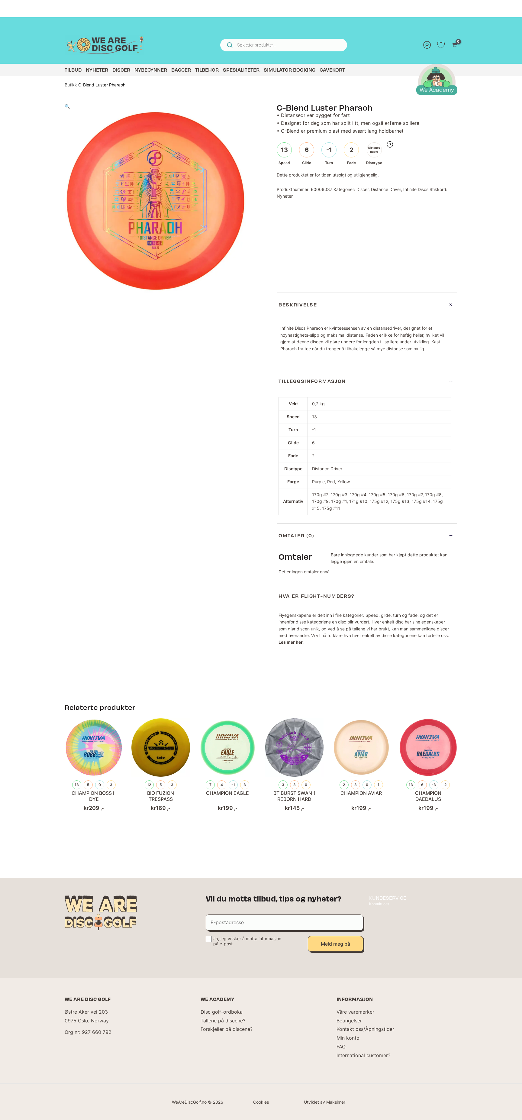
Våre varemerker (355, 1012)
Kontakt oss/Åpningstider (365, 1029)
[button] (67, 106)
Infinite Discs (415, 189)
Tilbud (73, 70)
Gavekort (332, 70)
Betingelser (349, 1021)
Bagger (181, 70)
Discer (121, 70)
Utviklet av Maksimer (324, 1102)
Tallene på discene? (223, 1021)
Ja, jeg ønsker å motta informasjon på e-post (247, 941)
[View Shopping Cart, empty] (454, 45)
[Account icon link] (427, 45)
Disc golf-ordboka (222, 1012)
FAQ (341, 1047)
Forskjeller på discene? (227, 1029)
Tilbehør (207, 70)
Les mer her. (291, 642)
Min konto (348, 1038)
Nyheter (97, 70)
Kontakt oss (379, 904)
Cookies (261, 1102)
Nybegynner (150, 70)
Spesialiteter (241, 70)
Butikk (71, 84)
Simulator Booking (289, 70)
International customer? (363, 1055)
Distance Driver (386, 189)
